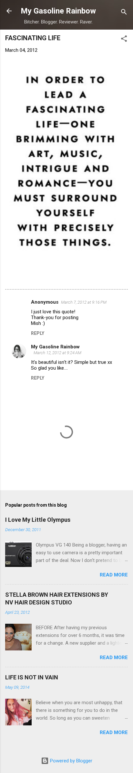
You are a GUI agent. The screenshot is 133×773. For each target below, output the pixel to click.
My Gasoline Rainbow (58, 10)
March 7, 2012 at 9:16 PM (84, 302)
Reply (37, 333)
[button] (124, 40)
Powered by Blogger (70, 761)
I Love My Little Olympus (37, 519)
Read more (114, 575)
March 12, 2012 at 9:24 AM (57, 352)
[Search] (124, 13)
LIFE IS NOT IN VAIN (31, 677)
